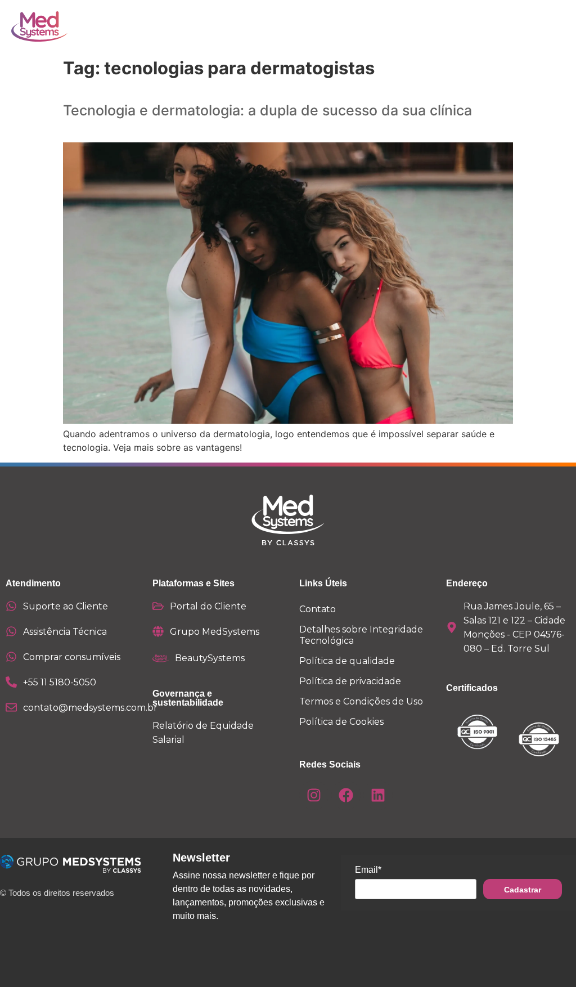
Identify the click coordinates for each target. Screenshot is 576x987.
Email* (368, 869)
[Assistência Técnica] (11, 631)
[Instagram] (313, 795)
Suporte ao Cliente (65, 606)
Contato (317, 609)
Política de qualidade (347, 661)
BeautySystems (210, 658)
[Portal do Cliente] (158, 606)
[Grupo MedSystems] (158, 631)
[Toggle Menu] (525, 26)
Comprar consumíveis (71, 657)
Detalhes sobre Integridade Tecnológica (361, 635)
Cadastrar (522, 889)
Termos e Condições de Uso (361, 701)
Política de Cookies (341, 721)
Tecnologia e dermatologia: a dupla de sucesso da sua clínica (267, 110)
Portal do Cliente (208, 606)
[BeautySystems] (160, 658)
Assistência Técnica (65, 631)
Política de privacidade (350, 681)
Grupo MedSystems (214, 631)
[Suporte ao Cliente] (11, 606)
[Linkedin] (378, 795)
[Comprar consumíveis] (11, 656)
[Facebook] (346, 795)
